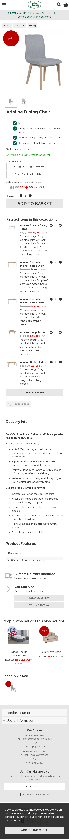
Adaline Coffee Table (33, 362)
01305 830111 (37, 746)
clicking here (16, 820)
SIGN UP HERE (34, 786)
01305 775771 (37, 762)
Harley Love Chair (51, 651)
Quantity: (12, 196)
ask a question (39, 597)
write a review (39, 605)
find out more (43, 16)
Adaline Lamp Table (32, 332)
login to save (21, 404)
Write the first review (17, 149)
